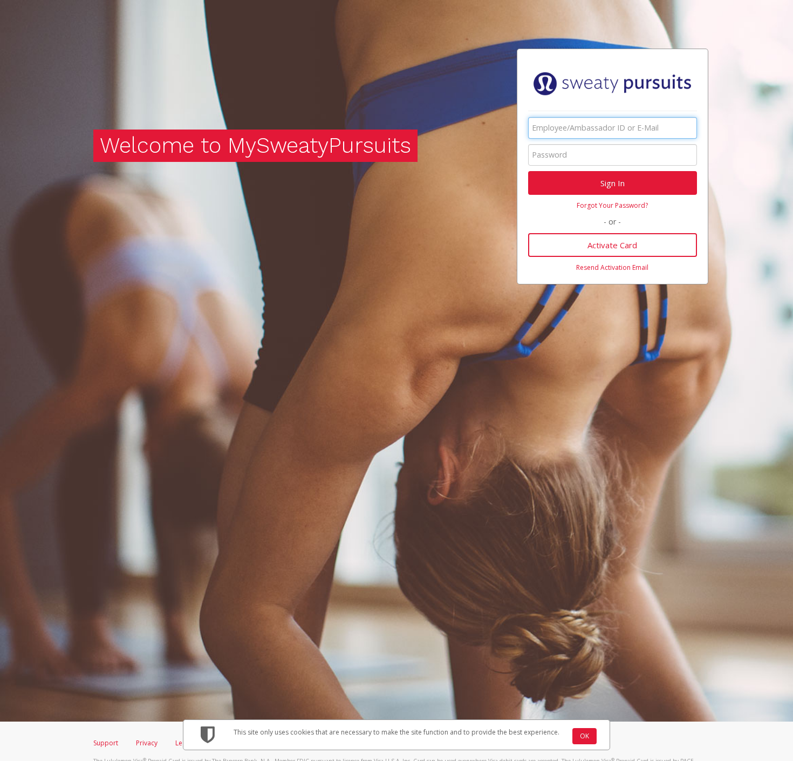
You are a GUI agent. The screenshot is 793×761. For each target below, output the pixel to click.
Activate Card (612, 245)
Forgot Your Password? (612, 205)
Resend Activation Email (612, 267)
